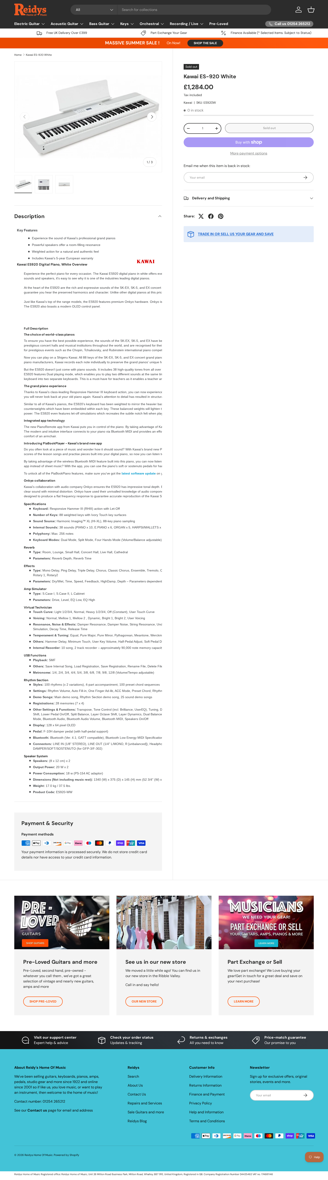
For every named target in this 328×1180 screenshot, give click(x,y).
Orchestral (149, 23)
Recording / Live (184, 23)
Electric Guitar (27, 23)
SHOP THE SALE (205, 43)
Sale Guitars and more (146, 1112)
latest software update (139, 473)
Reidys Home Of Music (39, 1155)
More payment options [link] (248, 153)
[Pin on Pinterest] (221, 216)
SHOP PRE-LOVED (42, 1001)
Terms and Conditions (207, 1121)
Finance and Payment (207, 1094)
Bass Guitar (99, 23)
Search (133, 1076)
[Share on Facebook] (211, 216)
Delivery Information (205, 1076)
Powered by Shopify (66, 1155)
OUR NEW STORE (144, 1001)
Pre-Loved (218, 23)
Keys (124, 23)
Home (18, 55)
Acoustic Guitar (64, 23)
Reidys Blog (137, 1121)
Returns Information (205, 1085)
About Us (135, 1085)
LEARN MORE (243, 1001)
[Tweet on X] (201, 216)
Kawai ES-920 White (39, 55)
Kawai (188, 103)
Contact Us (137, 1094)
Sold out (269, 128)
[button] (311, 9)
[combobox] (171, 10)
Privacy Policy (200, 1103)
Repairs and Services (145, 1103)
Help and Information (206, 1112)
